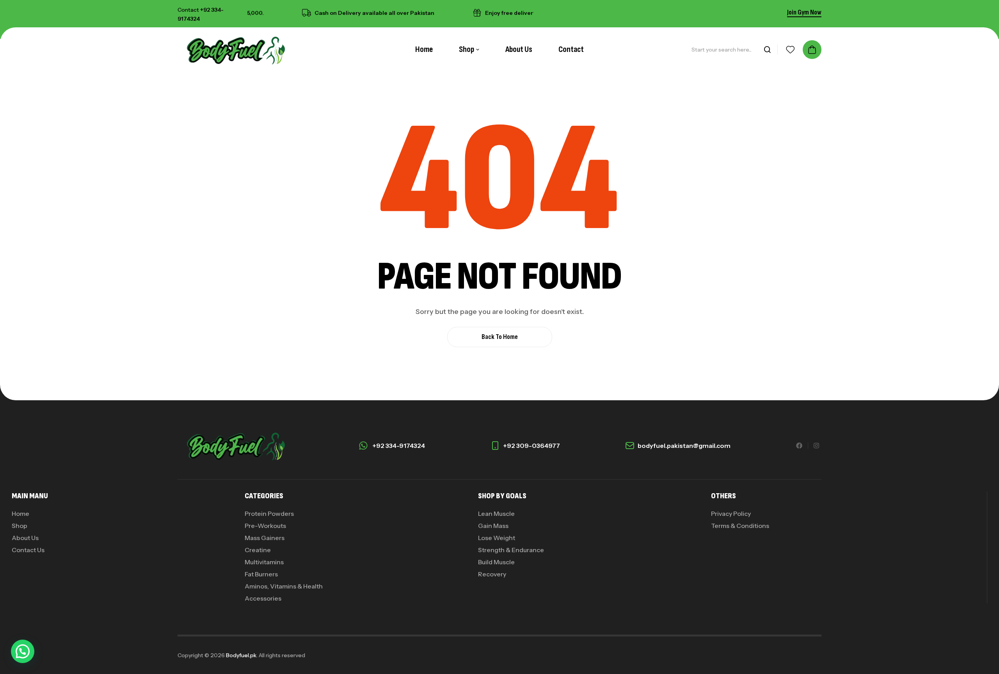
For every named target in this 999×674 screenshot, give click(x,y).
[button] (22, 651)
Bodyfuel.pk (241, 655)
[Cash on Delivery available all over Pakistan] (297, 13)
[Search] (767, 50)
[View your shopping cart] (812, 49)
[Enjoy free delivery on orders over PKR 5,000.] (468, 13)
